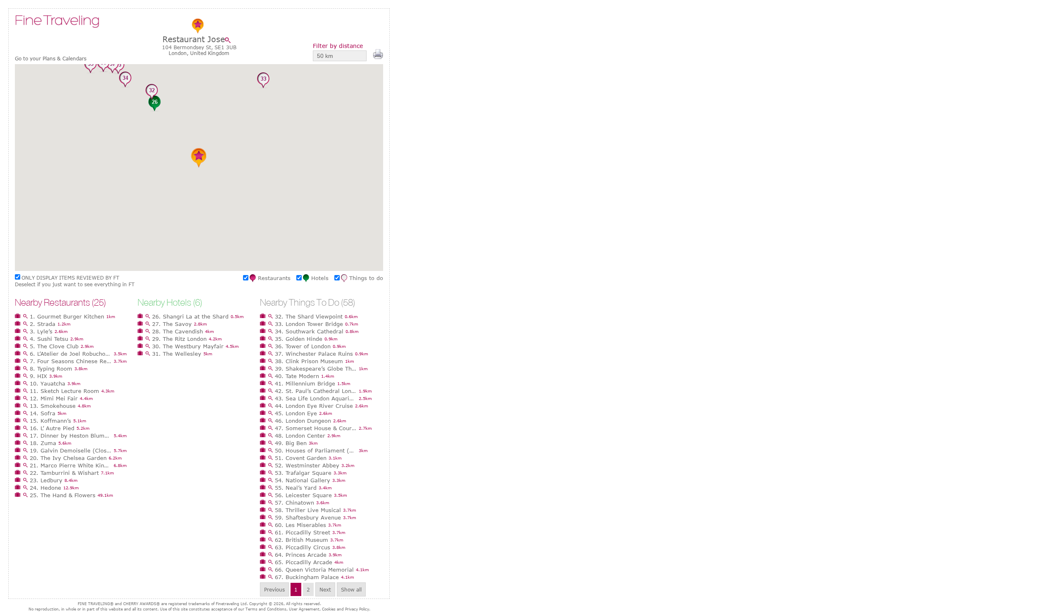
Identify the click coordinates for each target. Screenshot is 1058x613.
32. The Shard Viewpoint (309, 316)
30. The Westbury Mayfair (188, 346)
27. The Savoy (172, 324)
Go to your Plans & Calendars (50, 58)
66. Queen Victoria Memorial (314, 569)
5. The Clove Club (54, 346)
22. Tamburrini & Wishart (64, 472)
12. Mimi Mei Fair (54, 398)
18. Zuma (43, 443)
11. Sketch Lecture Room (64, 391)
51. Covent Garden (300, 458)
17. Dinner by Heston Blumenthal (71, 435)
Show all (351, 589)
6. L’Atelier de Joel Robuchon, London (71, 353)
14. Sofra (42, 413)
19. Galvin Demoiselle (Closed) (71, 450)
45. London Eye (296, 413)
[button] (154, 104)
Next (325, 589)
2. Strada (42, 324)
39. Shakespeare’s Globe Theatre (316, 368)
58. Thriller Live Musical (308, 510)
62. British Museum (301, 539)
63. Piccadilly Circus (302, 547)
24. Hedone (45, 487)
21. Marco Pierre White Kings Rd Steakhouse (71, 465)
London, (179, 53)
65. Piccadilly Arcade (303, 562)
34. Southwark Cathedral (309, 331)
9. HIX (38, 376)
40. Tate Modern (297, 376)
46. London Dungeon (303, 420)
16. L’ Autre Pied (52, 428)
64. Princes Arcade (300, 554)
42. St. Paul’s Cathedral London (316, 391)
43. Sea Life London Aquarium (316, 398)
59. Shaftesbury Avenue (308, 517)
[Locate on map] (230, 40)
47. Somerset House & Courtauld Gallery (316, 428)
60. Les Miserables (300, 525)
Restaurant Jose (193, 39)
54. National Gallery (302, 480)
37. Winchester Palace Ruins (314, 353)
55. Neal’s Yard (296, 487)
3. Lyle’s (41, 331)
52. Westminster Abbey (307, 465)
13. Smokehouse (53, 405)
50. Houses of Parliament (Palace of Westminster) (316, 450)
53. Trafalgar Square (303, 472)
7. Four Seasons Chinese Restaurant (71, 361)
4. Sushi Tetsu (49, 338)
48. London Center (300, 435)
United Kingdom (209, 53)
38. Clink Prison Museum (309, 361)
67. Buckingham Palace (307, 577)
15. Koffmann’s (50, 420)
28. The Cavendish (177, 331)
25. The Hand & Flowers (62, 495)
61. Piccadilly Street (302, 532)
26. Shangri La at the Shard (190, 316)
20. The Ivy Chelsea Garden (68, 458)
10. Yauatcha (47, 383)
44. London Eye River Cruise (314, 405)
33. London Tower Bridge (309, 324)
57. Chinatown (294, 502)
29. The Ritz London (179, 338)
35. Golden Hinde (298, 338)
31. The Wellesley (176, 353)
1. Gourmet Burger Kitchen (67, 316)
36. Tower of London (303, 346)
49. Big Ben (291, 443)
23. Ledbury (46, 480)
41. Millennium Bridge (305, 383)
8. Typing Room (51, 368)
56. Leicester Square (303, 495)
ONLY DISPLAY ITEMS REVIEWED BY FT (70, 277)
